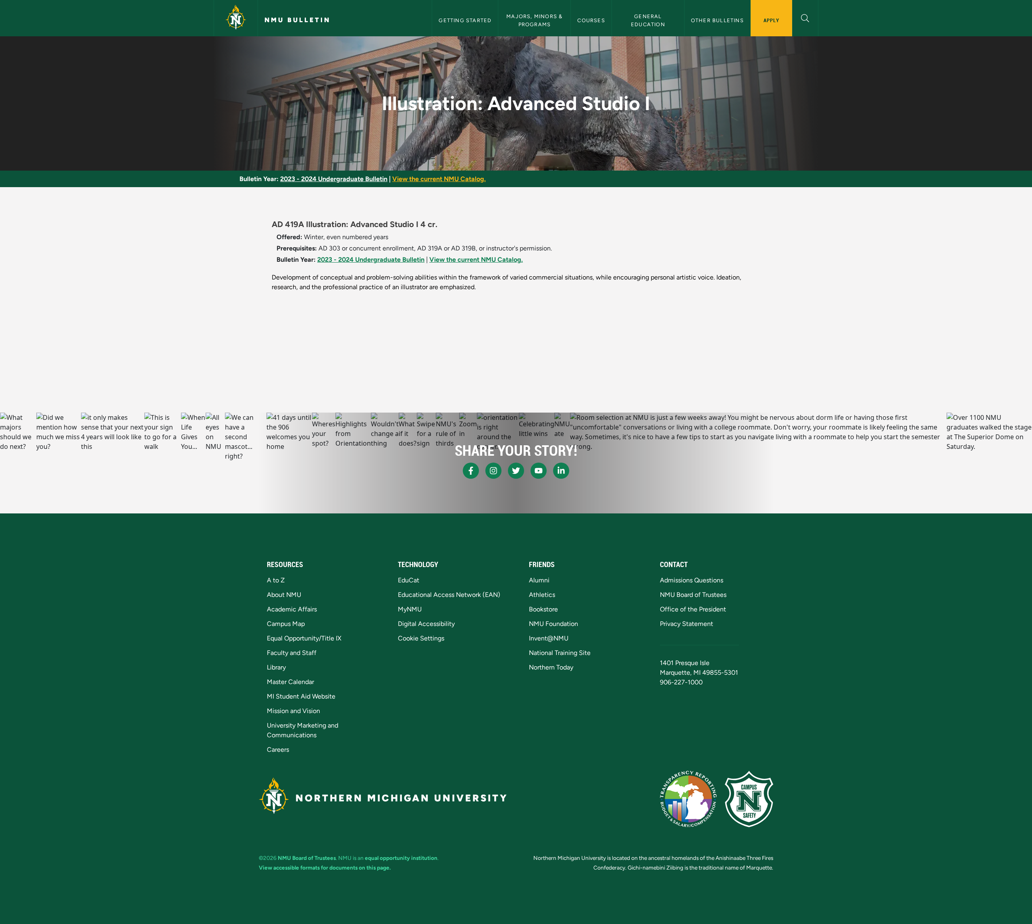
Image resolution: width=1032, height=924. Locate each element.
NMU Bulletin (297, 20)
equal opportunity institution (401, 858)
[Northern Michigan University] (236, 18)
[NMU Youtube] (539, 471)
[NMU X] (516, 471)
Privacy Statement (686, 624)
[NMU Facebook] (471, 471)
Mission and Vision (293, 711)
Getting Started (465, 20)
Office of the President (693, 609)
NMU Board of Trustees (693, 595)
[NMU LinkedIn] (561, 471)
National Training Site (560, 653)
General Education (648, 20)
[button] (805, 17)
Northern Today (551, 667)
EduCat (408, 580)
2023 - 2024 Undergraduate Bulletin (333, 179)
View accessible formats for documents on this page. (325, 867)
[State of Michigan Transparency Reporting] (688, 799)
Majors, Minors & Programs (535, 20)
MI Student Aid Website (301, 696)
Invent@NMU (548, 638)
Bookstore (543, 609)
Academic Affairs (292, 609)
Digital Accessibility (426, 624)
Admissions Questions (691, 580)
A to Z (276, 580)
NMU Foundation (553, 624)
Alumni (539, 580)
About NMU (284, 595)
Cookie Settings (421, 638)
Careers (278, 749)
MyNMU (410, 609)
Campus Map (286, 624)
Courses (591, 20)
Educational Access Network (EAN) (449, 595)
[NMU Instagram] (493, 471)
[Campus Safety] (749, 799)
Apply (771, 20)
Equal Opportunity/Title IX (304, 638)
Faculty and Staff (291, 653)
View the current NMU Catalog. (439, 179)
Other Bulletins (717, 20)
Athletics (542, 595)
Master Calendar (290, 682)
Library (276, 667)
